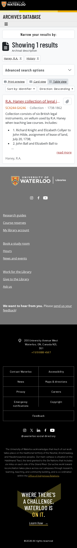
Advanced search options (24, 70)
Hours (7, 251)
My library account (16, 230)
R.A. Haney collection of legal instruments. (33, 101)
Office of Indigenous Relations (43, 475)
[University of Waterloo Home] (13, 5)
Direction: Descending (55, 89)
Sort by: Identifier (20, 89)
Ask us (7, 287)
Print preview (16, 81)
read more (64, 152)
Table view (60, 81)
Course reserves (14, 223)
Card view (39, 81)
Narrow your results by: (39, 34)
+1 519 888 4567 (41, 352)
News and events (15, 258)
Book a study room (16, 244)
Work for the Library (17, 272)
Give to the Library (16, 279)
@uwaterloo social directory (38, 436)
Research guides (14, 215)
